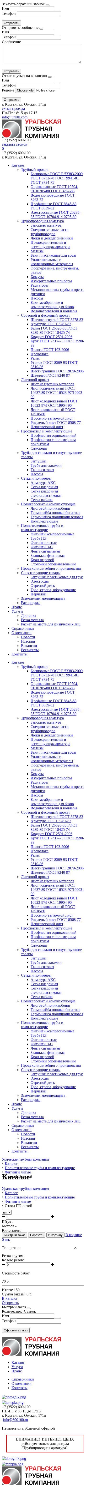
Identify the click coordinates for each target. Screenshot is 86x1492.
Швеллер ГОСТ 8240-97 (50, 375)
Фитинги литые (44, 543)
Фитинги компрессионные (52, 534)
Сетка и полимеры (36, 478)
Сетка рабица (42, 500)
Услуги (17, 611)
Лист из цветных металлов (52, 384)
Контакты (19, 654)
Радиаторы (39, 285)
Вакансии (29, 646)
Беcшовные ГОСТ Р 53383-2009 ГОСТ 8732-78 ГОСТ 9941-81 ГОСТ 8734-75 (57, 178)
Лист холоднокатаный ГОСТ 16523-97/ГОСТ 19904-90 (54, 403)
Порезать (36, 1235)
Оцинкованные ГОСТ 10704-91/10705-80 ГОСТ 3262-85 (54, 189)
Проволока (39, 354)
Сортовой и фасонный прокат (45, 315)
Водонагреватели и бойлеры (54, 311)
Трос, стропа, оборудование (53, 590)
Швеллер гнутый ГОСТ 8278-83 (57, 320)
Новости (28, 637)
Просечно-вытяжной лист (52, 418)
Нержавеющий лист (47, 427)
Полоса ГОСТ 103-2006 (50, 350)
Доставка (28, 616)
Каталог (18, 165)
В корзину (55, 1235)
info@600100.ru (15, 1420)
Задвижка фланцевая (47, 555)
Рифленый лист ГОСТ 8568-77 (56, 423)
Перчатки (38, 594)
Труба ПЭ (39, 538)
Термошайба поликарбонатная (55, 513)
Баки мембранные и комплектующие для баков (52, 304)
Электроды (40, 581)
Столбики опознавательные (53, 564)
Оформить (10, 1303)
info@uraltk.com (14, 117)
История (28, 641)
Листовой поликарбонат (50, 508)
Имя (5, 8)
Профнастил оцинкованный (53, 435)
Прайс (16, 607)
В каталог (10, 1298)
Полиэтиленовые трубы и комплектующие (42, 527)
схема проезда (13, 109)
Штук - (7, 1222)
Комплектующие (44, 521)
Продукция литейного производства (51, 568)
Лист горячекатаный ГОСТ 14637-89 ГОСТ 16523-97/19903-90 (57, 392)
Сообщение (11, 42)
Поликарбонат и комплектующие (48, 504)
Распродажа (30, 603)
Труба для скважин (46, 465)
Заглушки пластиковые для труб (57, 577)
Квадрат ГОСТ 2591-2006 (51, 337)
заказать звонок (14, 144)
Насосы (37, 298)
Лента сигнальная (45, 551)
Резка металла (32, 620)
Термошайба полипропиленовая (57, 517)
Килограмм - (12, 1230)
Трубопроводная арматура (42, 221)
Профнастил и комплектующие (46, 431)
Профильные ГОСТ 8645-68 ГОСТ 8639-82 (53, 206)
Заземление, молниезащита (43, 598)
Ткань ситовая (42, 470)
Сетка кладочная (44, 487)
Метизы (37, 251)
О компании (21, 633)
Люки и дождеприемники (52, 238)
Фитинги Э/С (42, 547)
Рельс (35, 358)
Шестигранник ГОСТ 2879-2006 (57, 371)
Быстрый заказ (14, 1235)
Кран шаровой (42, 560)
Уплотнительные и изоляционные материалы (52, 262)
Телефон (9, 13)
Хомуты (37, 277)
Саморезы (39, 448)
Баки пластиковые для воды (53, 255)
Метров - (9, 1226)
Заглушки (38, 461)
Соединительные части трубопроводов (50, 232)
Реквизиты (30, 650)
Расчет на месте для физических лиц (51, 624)
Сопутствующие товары (40, 573)
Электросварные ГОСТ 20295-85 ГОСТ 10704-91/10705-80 (56, 214)
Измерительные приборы (51, 281)
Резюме (8, 90)
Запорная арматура (46, 225)
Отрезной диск (43, 586)
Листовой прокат (35, 380)
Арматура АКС (43, 483)
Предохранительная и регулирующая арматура (50, 244)
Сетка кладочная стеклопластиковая (46, 493)
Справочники (22, 628)
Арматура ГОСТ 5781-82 (51, 324)
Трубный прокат (34, 169)
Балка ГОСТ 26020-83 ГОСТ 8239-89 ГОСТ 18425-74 (54, 330)
